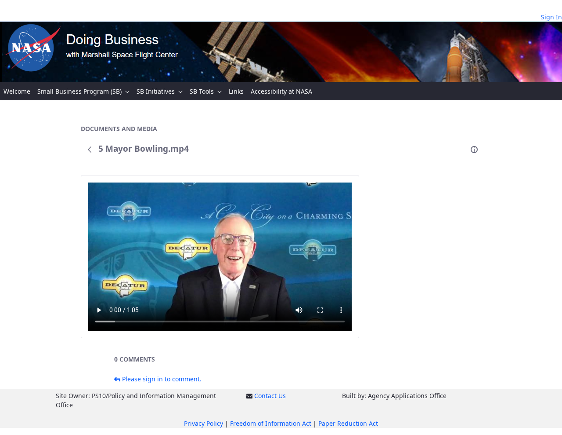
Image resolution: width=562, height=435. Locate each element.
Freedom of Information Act (270, 423)
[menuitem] (17, 91)
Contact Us (270, 395)
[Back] (89, 149)
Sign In (551, 17)
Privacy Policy (203, 423)
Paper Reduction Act (348, 423)
